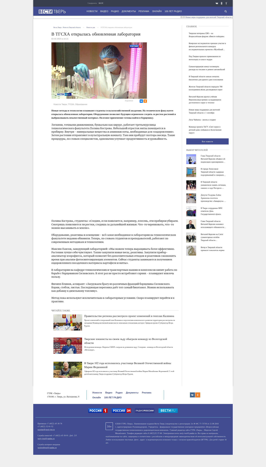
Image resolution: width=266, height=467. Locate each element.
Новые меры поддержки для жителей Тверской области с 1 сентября (203, 17)
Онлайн (157, 11)
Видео (104, 11)
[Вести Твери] (52, 11)
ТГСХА (71, 104)
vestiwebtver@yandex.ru (47, 447)
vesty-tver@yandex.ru (46, 438)
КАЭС (101, 3)
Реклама (144, 11)
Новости (92, 11)
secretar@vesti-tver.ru (46, 429)
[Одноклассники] (145, 101)
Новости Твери (60, 104)
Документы (129, 11)
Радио (115, 11)
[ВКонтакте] (141, 101)
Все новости (207, 141)
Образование (81, 104)
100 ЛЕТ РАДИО (173, 11)
